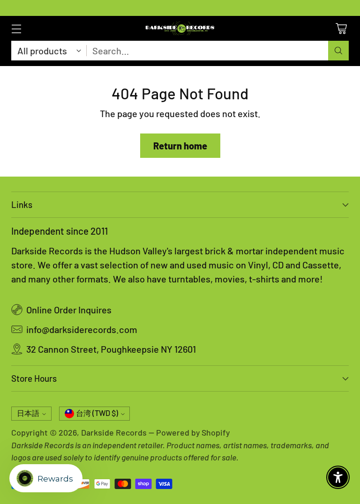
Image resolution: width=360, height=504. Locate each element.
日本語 (28, 412)
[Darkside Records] (180, 28)
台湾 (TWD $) (97, 412)
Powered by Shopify (193, 432)
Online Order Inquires (69, 309)
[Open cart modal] (341, 28)
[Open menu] (16, 28)
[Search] (338, 50)
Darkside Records (114, 432)
